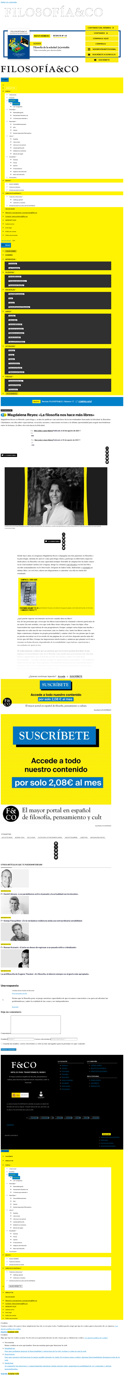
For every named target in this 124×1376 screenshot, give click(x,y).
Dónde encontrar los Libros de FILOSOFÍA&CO (22, 205)
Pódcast (8, 376)
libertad (84, 837)
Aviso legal (8, 228)
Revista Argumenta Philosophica (22, 133)
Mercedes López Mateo (43, 431)
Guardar (4, 1374)
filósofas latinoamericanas (50, 837)
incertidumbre (71, 837)
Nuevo (36, 401)
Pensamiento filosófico (16, 285)
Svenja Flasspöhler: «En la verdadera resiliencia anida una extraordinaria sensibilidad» (41, 921)
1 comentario (10, 455)
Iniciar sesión (10, 209)
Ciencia (15, 130)
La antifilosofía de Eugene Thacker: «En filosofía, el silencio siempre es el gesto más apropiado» (45, 974)
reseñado (86, 567)
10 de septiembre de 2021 (19, 993)
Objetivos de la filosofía (19, 171)
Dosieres (11, 98)
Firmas (15, 162)
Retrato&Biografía (18, 112)
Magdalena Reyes (97, 837)
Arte (14, 127)
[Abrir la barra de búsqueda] (14, 241)
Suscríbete (10, 85)
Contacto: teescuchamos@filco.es (16, 216)
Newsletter (10, 88)
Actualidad (12, 157)
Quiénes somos (9, 224)
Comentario (6, 1033)
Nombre (4, 1039)
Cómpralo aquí (101, 38)
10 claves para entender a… (20, 118)
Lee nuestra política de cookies (96, 1338)
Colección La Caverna (19, 202)
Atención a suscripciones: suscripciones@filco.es (21, 213)
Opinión (15, 165)
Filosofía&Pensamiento (19, 124)
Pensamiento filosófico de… (21, 115)
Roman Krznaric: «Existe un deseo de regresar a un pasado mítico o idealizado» (38, 947)
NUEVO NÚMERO (14, 184)
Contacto (10, 1125)
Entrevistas (12, 100)
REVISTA (7, 180)
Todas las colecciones (15, 197)
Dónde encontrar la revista (16, 190)
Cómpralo (101, 44)
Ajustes (4, 1332)
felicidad (31, 837)
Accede (61, 676)
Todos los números (14, 187)
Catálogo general (18, 200)
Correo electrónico (43, 1039)
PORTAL (7, 91)
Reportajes (12, 121)
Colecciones (12, 95)
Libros (11, 136)
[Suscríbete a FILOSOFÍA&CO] (56, 707)
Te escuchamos (17, 168)
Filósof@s (12, 109)
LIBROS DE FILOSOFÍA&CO (13, 193)
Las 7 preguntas (17, 106)
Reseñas (15, 139)
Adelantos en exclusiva (19, 151)
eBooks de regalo (18, 154)
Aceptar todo (13, 1332)
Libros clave (16, 142)
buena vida (19, 837)
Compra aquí (85, 401)
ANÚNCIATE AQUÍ (10, 220)
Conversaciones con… (15, 381)
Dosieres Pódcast (14, 385)
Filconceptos (13, 389)
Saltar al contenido (9, 2)
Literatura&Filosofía (18, 148)
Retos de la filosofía (18, 174)
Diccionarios (12, 177)
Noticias (15, 159)
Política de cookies (10, 231)
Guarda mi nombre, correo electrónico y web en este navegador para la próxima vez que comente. (44, 1044)
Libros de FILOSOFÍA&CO (16, 342)
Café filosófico (71, 564)
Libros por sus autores (19, 145)
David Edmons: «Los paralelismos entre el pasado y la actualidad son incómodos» (39, 894)
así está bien (7, 837)
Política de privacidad (11, 235)
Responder (15, 1007)
